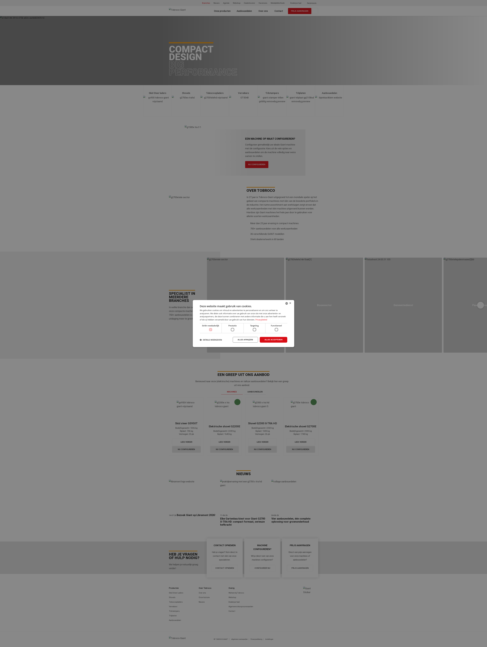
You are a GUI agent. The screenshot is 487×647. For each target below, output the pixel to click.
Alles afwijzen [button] (245, 340)
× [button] (290, 303)
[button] (211, 339)
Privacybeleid (261, 319)
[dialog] (243, 323)
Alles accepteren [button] (273, 340)
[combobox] (286, 303)
